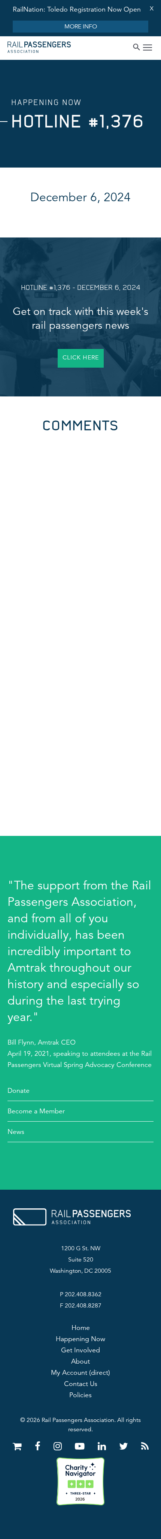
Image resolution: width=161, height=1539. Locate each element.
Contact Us (80, 1384)
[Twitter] (125, 1446)
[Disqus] (80, 525)
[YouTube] (81, 1446)
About (80, 1361)
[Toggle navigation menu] (147, 48)
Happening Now (80, 1339)
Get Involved (80, 1350)
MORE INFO (80, 26)
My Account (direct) (80, 1372)
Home (81, 1328)
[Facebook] (39, 1446)
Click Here (81, 357)
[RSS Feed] (145, 1446)
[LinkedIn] (103, 1446)
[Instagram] (59, 1446)
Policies (80, 1395)
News (15, 1132)
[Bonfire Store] (18, 1446)
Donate (18, 1090)
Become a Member (36, 1111)
